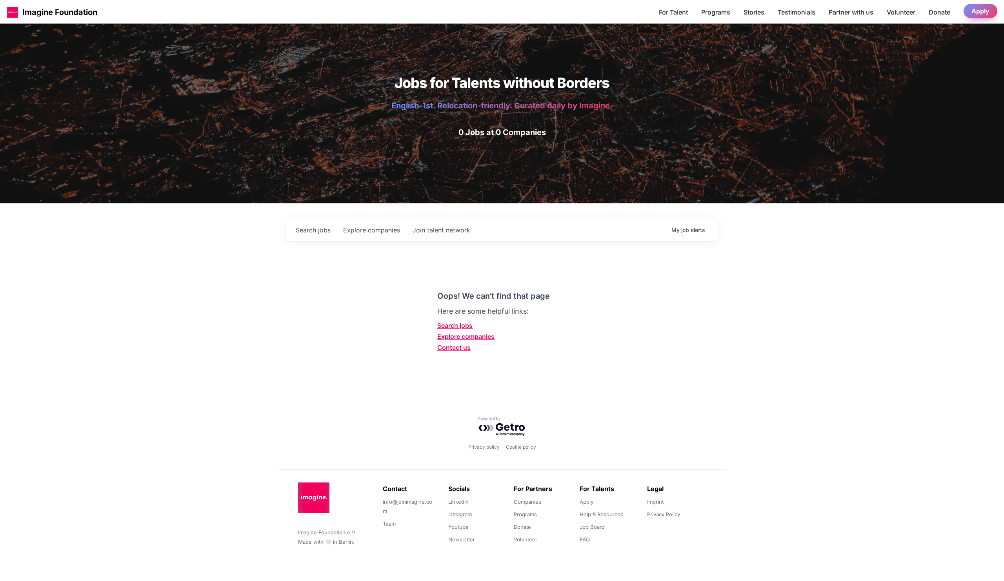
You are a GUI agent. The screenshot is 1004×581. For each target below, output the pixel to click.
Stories (754, 12)
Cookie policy (521, 447)
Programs (715, 12)
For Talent (673, 12)
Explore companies (466, 336)
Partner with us (851, 12)
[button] (12, 12)
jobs (313, 230)
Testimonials (796, 12)
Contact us (454, 347)
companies (371, 230)
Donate (939, 12)
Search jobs (455, 325)
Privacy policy (484, 447)
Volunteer (901, 12)
